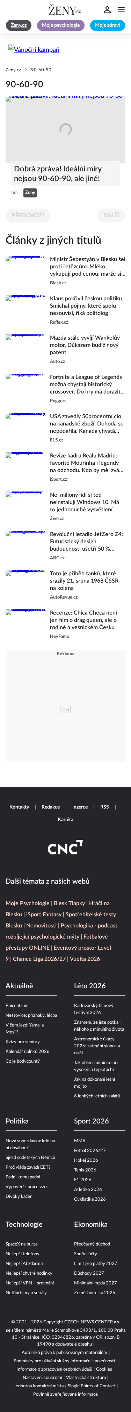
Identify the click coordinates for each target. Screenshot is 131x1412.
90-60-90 (41, 70)
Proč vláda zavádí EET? (28, 1167)
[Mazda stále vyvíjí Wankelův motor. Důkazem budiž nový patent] (26, 349)
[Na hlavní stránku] (65, 9)
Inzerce (80, 807)
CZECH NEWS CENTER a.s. (92, 1322)
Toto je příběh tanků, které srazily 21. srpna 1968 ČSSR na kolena (84, 581)
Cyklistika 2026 (90, 1199)
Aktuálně (19, 986)
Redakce (51, 807)
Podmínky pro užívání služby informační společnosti (64, 1361)
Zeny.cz (13, 70)
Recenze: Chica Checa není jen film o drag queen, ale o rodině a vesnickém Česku (83, 620)
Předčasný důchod (92, 1244)
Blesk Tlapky (69, 903)
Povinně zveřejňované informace (65, 1394)
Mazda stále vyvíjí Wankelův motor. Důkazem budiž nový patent (85, 345)
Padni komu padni (23, 1177)
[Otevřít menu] (121, 10)
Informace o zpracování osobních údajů (54, 1369)
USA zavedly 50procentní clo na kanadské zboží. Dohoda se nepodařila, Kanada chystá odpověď (87, 424)
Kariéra (65, 819)
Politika (17, 1121)
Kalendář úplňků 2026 (28, 1051)
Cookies (104, 1369)
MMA (80, 1141)
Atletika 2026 (88, 1189)
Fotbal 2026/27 (90, 1151)
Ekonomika (91, 1224)
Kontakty (19, 807)
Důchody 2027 (89, 1273)
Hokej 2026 (86, 1160)
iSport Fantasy (43, 914)
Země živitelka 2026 (94, 1293)
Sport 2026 (91, 1121)
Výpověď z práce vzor (27, 1187)
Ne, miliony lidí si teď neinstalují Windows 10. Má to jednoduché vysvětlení (84, 502)
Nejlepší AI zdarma (24, 1263)
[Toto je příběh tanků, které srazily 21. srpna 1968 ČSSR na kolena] (26, 585)
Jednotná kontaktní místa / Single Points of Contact (64, 1386)
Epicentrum (17, 1006)
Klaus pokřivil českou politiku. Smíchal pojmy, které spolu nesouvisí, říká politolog (86, 306)
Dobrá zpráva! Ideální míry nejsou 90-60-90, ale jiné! (57, 173)
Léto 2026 (90, 986)
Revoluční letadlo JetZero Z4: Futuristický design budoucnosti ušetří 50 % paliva (86, 542)
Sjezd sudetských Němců (30, 1157)
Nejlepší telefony (22, 1254)
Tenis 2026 (85, 1170)
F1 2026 (83, 1180)
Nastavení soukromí (42, 1378)
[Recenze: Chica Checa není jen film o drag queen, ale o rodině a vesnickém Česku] (26, 624)
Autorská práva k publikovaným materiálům (64, 1352)
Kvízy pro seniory (23, 1042)
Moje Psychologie (28, 903)
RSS (104, 807)
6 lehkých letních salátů (97, 1096)
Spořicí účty (85, 1254)
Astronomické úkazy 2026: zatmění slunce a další (97, 1046)
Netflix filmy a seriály (26, 1293)
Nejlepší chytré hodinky (29, 1273)
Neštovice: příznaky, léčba (31, 1015)
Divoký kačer (19, 1196)
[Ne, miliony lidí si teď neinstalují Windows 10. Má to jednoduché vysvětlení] (26, 507)
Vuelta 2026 (85, 959)
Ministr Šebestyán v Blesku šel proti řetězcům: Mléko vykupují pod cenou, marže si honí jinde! (87, 267)
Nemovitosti (41, 925)
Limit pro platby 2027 (95, 1263)
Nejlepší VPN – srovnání (30, 1283)
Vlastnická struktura (86, 1378)
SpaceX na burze (22, 1244)
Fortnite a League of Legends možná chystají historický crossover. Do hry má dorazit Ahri (86, 385)
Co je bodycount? (23, 1061)
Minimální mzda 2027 (95, 1283)
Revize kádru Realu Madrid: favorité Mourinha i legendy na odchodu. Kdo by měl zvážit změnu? (87, 463)
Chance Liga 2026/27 (39, 959)
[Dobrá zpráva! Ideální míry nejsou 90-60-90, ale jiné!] (65, 129)
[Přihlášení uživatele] (107, 10)
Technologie (24, 1224)
